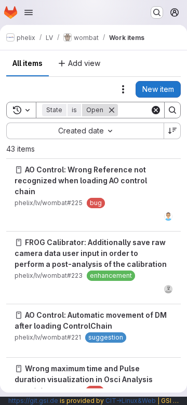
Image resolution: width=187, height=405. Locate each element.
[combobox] (85, 131)
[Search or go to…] (157, 12)
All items (27, 63)
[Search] (172, 110)
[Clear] (156, 110)
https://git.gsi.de (33, 400)
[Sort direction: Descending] (172, 131)
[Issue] (19, 170)
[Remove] (111, 110)
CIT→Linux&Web (130, 400)
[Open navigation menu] (28, 12)
